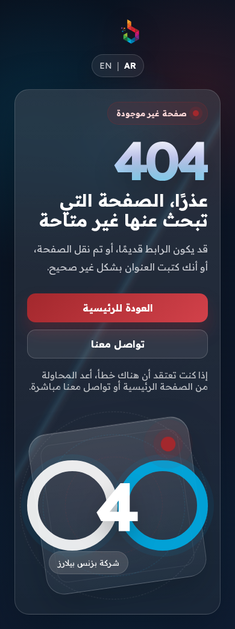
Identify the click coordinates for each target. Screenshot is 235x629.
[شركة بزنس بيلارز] (131, 31)
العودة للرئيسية (118, 308)
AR (130, 65)
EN (105, 65)
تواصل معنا (118, 344)
